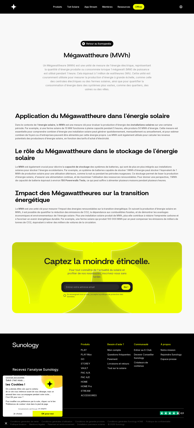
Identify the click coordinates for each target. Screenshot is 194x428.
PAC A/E (85, 377)
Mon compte (114, 350)
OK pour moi (47, 414)
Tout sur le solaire (116, 368)
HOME (84, 381)
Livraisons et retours (118, 363)
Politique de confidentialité (158, 421)
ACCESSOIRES (89, 395)
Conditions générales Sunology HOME (125, 421)
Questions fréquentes (119, 354)
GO (82, 359)
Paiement (112, 359)
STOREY (85, 363)
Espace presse (169, 359)
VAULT (84, 368)
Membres (107, 6)
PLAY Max (86, 354)
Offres (138, 6)
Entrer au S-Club (143, 350)
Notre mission (168, 350)
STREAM (85, 390)
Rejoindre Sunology (171, 354)
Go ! (126, 287)
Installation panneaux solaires (91, 424)
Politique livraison (18, 424)
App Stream (90, 6)
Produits (57, 6)
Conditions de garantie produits (90, 421)
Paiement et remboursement (61, 424)
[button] (6, 423)
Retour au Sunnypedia (98, 43)
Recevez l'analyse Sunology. (35, 369)
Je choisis (17, 414)
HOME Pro (86, 386)
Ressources (124, 6)
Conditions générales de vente (24, 421)
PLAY (84, 350)
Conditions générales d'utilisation (56, 421)
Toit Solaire (73, 6)
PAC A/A (85, 372)
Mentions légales (37, 424)
